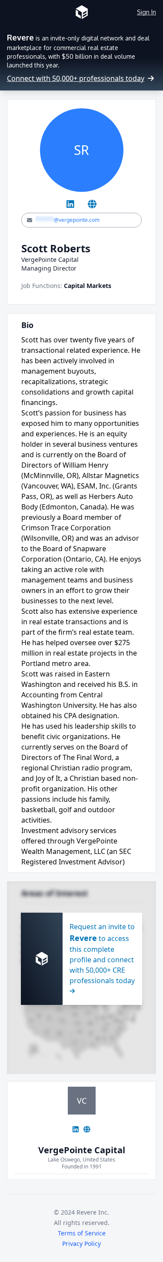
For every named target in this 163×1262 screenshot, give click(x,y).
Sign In (146, 12)
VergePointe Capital (81, 1150)
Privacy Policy (81, 1243)
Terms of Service (82, 1233)
